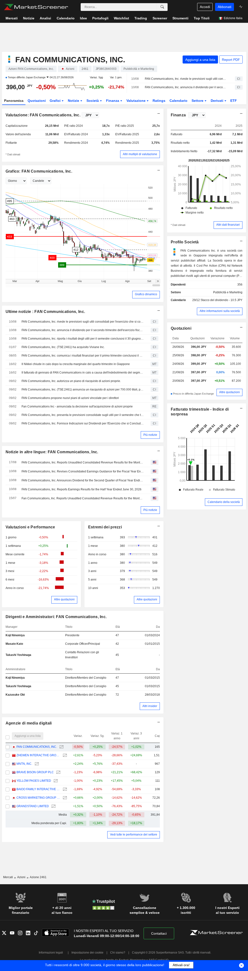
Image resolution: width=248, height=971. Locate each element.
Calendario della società (224, 502)
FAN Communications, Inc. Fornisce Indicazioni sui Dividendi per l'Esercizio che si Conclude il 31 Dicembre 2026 (83, 423)
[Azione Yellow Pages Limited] (55, 780)
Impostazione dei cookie (87, 952)
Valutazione (136, 101)
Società (93, 101)
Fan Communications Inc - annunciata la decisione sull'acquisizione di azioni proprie (77, 406)
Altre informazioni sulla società (220, 311)
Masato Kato (14, 643)
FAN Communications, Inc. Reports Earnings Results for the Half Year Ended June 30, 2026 (81, 489)
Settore (198, 101)
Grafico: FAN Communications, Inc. (39, 171)
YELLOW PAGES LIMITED (33, 780)
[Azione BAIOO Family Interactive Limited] (64, 789)
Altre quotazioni (64, 599)
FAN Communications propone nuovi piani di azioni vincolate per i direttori (70, 398)
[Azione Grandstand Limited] (52, 806)
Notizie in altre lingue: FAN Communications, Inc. (52, 452)
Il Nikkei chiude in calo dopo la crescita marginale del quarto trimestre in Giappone (76, 364)
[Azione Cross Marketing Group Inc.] (64, 797)
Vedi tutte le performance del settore (133, 834)
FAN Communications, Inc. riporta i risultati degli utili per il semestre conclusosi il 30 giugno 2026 (83, 338)
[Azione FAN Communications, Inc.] (60, 746)
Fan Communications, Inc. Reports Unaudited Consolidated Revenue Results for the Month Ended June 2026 (83, 498)
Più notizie (150, 435)
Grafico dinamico (146, 294)
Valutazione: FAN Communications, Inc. (43, 115)
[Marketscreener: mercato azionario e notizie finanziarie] (36, 7)
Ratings (159, 101)
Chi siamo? (117, 952)
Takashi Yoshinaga (18, 655)
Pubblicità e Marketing (227, 292)
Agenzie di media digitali (29, 723)
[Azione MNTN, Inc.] (36, 763)
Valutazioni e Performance (30, 527)
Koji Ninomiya (15, 635)
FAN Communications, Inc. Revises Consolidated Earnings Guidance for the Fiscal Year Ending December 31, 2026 (83, 471)
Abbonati (224, 7)
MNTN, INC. (24, 763)
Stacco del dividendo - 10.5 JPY (221, 300)
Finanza (113, 101)
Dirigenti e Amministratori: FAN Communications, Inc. (56, 617)
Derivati (217, 101)
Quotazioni (37, 101)
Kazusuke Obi (15, 694)
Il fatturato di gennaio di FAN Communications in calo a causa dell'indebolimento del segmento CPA (83, 372)
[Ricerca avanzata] (162, 7)
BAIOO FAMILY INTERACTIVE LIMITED (38, 789)
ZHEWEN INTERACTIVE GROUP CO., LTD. (38, 755)
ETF (233, 101)
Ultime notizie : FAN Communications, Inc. (45, 312)
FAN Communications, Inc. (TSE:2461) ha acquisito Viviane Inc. (63, 347)
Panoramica (13, 101)
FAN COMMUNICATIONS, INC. (36, 746)
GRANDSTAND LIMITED (32, 806)
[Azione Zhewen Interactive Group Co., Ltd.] (64, 755)
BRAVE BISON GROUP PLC (35, 772)
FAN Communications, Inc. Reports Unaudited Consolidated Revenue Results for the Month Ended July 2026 (83, 462)
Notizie (74, 101)
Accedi (205, 7)
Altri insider (149, 706)
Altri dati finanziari (228, 224)
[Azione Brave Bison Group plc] (57, 772)
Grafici (56, 101)
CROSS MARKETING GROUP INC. (38, 797)
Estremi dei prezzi (105, 527)
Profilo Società (185, 242)
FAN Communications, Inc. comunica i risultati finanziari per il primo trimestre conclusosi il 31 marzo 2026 (83, 355)
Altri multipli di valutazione (140, 154)
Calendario (178, 101)
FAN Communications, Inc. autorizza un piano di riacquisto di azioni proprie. (71, 381)
